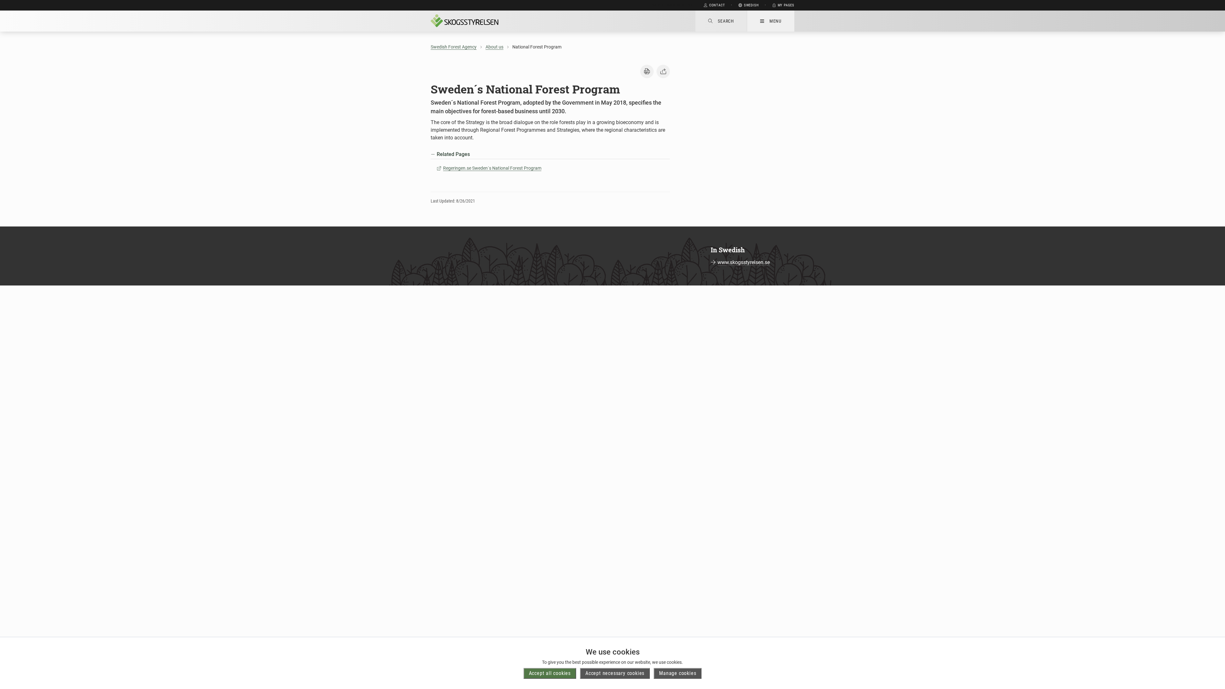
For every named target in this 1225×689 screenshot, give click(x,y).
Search (726, 21)
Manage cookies (677, 673)
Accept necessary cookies (614, 673)
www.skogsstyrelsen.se (743, 262)
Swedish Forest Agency (454, 46)
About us (494, 46)
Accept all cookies (550, 673)
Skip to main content (672, 5)
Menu (775, 21)
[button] (647, 71)
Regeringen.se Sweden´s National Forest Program (492, 168)
